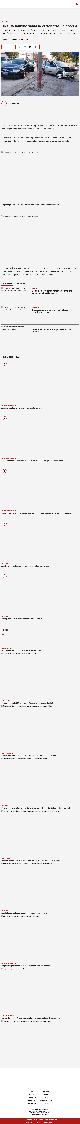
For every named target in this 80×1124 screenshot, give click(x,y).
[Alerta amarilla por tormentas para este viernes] (40, 382)
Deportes (4, 616)
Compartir (7, 47)
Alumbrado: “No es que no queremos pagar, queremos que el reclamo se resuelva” (36, 513)
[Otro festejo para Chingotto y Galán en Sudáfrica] (40, 674)
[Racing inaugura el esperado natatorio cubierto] (40, 593)
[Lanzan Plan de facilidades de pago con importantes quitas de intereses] (40, 435)
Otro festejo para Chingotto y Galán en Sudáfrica (21, 650)
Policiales (4, 21)
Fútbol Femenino (7, 753)
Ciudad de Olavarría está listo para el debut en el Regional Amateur (28, 755)
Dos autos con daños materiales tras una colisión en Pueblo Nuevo (52, 292)
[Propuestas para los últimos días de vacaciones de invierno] (40, 989)
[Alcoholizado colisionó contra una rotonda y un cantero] (40, 540)
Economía (4, 805)
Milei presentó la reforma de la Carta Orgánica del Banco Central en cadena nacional (35, 808)
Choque (4, 634)
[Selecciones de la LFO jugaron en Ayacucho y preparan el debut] (40, 727)
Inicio (31, 1091)
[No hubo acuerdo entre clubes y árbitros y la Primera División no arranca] (40, 884)
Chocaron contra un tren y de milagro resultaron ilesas (50, 311)
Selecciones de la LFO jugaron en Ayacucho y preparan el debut (27, 703)
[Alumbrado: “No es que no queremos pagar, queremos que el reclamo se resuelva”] (40, 487)
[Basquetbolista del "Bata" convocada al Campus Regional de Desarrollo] (40, 1042)
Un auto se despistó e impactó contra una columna (52, 330)
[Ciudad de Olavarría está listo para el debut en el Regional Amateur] (40, 779)
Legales (46, 1103)
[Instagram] (36, 1084)
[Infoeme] (9, 4)
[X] (49, 1084)
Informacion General (8, 405)
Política (31, 1094)
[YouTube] (43, 1084)
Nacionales (31, 1100)
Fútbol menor (6, 700)
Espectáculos (32, 1097)
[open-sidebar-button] (77, 4)
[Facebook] (30, 1084)
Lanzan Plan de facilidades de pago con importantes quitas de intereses (32, 460)
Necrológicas (32, 1103)
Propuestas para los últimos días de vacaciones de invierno (25, 966)
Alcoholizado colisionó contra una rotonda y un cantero (25, 566)
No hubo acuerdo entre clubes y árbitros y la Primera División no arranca (30, 860)
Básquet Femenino (7, 1015)
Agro (46, 1097)
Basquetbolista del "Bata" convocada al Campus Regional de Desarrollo (30, 1018)
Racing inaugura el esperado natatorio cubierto (21, 618)
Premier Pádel (6, 648)
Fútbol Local (5, 858)
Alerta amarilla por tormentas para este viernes (21, 408)
